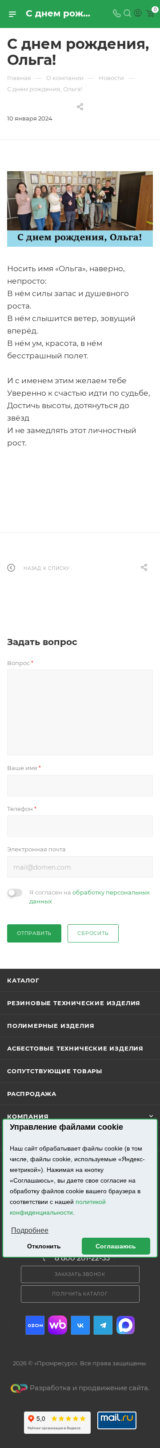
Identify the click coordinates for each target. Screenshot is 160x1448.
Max (125, 1325)
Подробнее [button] (29, 1230)
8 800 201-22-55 (82, 1258)
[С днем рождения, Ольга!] (80, 209)
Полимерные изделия (50, 1025)
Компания (27, 1116)
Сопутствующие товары (54, 1071)
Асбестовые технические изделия (75, 1048)
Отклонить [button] (44, 1246)
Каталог (23, 980)
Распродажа (31, 1093)
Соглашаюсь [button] (116, 1246)
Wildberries (57, 1325)
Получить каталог (80, 1294)
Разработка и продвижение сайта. (89, 1388)
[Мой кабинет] (138, 14)
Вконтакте (80, 1325)
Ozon (34, 1325)
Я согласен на (89, 897)
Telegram (102, 1325)
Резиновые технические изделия (73, 1003)
